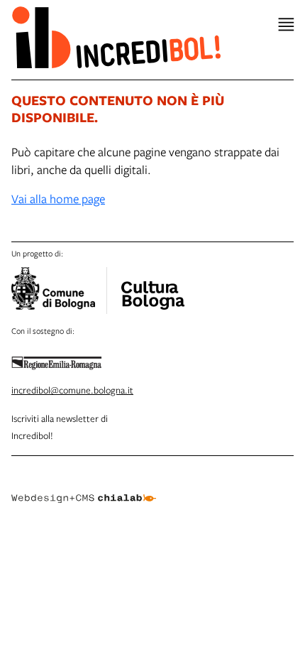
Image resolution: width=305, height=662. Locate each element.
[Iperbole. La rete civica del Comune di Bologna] (59, 290)
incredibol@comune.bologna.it (72, 390)
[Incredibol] (152, 286)
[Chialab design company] (83, 487)
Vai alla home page (58, 198)
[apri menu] (286, 24)
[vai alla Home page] (116, 37)
